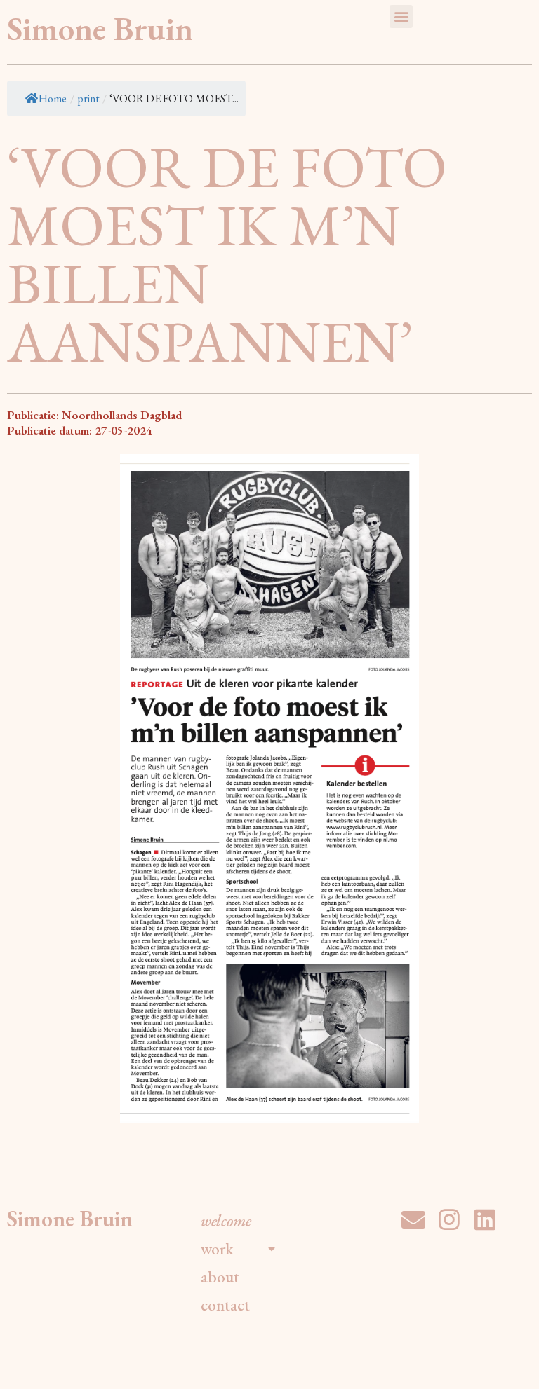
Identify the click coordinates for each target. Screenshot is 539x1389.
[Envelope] (413, 1219)
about (220, 1276)
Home (53, 98)
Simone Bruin (100, 28)
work (217, 1248)
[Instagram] (449, 1219)
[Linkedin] (485, 1219)
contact (225, 1304)
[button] (401, 16)
